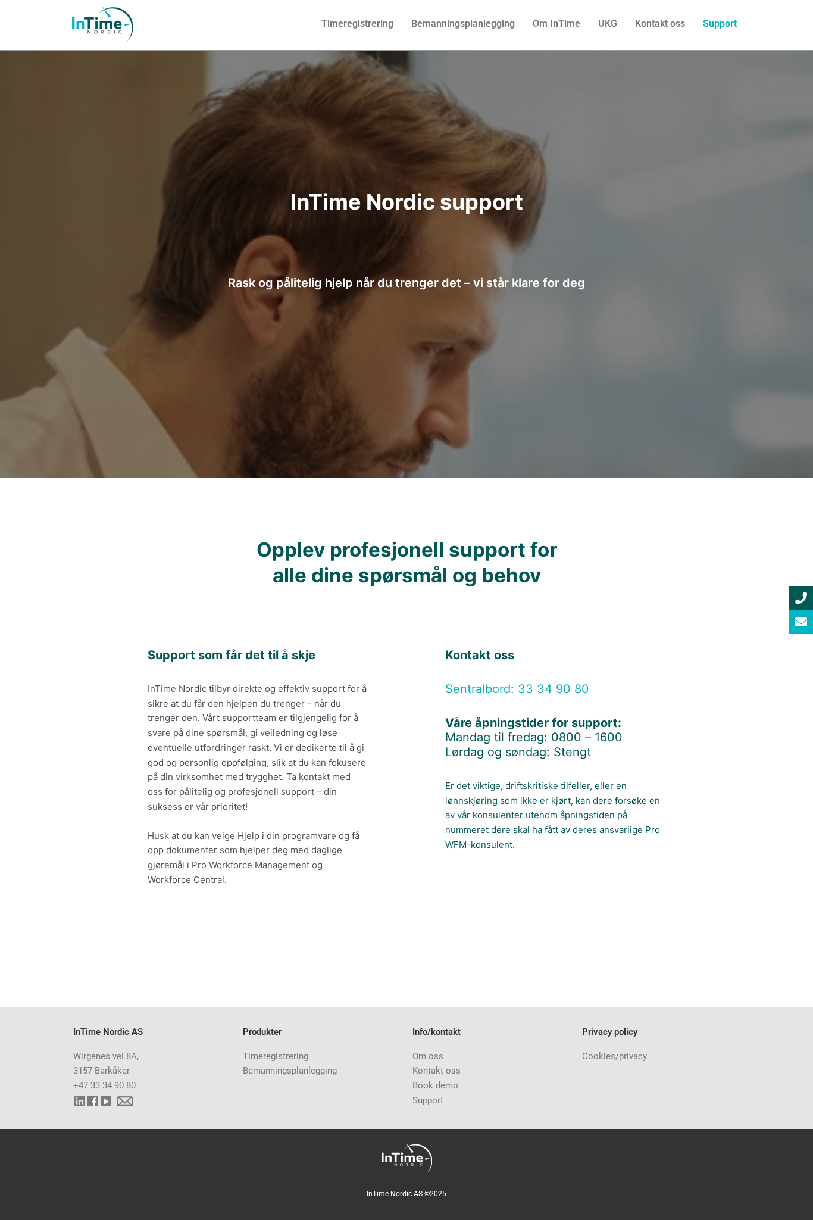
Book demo (435, 1085)
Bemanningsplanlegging (463, 23)
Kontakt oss (660, 23)
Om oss (427, 1056)
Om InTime (556, 23)
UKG (607, 23)
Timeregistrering (357, 23)
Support (720, 23)
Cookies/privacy (614, 1056)
